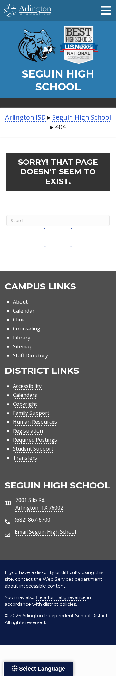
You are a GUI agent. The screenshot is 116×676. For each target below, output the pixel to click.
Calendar (23, 310)
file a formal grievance (61, 597)
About (20, 301)
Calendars (25, 394)
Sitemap (23, 346)
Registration (28, 430)
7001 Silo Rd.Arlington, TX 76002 (39, 504)
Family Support (31, 412)
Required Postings (35, 439)
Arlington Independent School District (65, 616)
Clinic (19, 319)
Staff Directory (30, 355)
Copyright (25, 403)
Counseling (26, 328)
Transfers (25, 457)
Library (21, 337)
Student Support (33, 448)
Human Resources (35, 421)
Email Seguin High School (45, 531)
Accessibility (27, 385)
